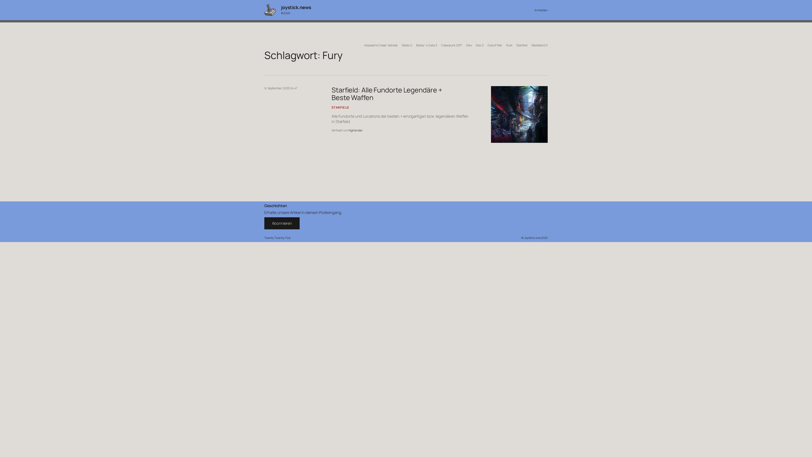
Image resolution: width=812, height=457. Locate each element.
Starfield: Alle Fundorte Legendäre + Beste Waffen (387, 93)
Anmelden (541, 10)
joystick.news (296, 7)
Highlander (355, 130)
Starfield (340, 107)
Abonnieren (282, 223)
